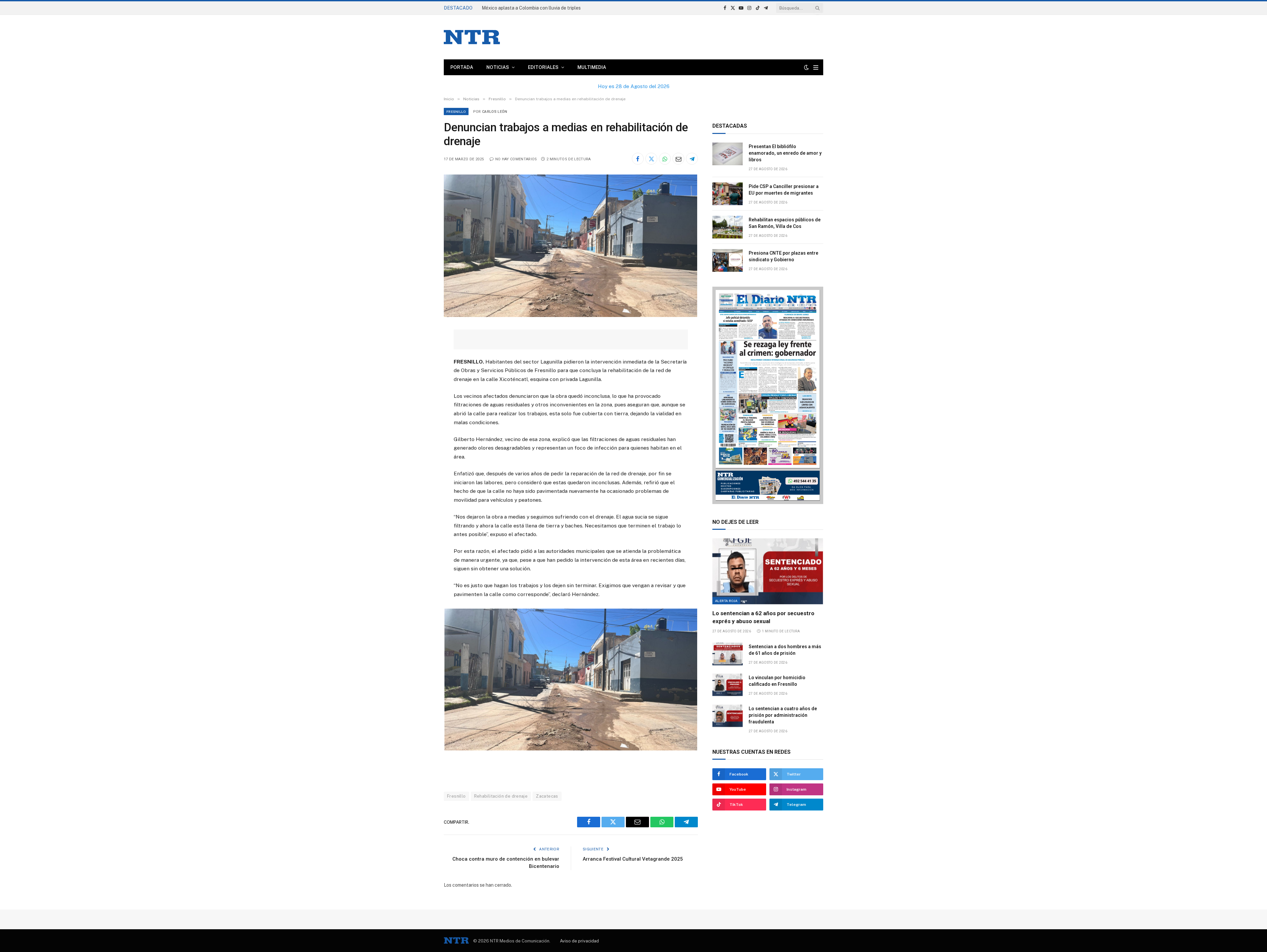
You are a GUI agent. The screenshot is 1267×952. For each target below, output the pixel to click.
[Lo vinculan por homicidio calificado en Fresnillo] (727, 685)
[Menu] (815, 67)
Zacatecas (547, 796)
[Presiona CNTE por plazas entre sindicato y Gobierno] (727, 260)
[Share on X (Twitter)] (651, 159)
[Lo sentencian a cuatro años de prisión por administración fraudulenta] (727, 716)
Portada (461, 67)
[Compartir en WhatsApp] (665, 159)
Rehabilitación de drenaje (501, 796)
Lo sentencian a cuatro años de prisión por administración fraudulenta (783, 715)
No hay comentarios (516, 159)
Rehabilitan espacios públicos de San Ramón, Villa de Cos (785, 223)
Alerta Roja (726, 601)
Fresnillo (456, 111)
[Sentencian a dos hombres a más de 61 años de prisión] (727, 654)
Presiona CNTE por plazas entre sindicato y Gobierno (783, 256)
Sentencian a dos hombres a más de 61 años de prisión (785, 650)
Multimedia (591, 67)
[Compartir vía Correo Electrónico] (678, 159)
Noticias (497, 67)
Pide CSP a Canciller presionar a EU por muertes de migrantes (784, 190)
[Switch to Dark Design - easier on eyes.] (806, 67)
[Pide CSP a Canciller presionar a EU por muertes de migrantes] (727, 193)
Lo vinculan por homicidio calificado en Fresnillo (777, 681)
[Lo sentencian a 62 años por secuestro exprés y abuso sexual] (767, 571)
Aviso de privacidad (579, 940)
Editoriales (543, 67)
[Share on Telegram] (692, 159)
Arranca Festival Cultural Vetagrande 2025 (633, 859)
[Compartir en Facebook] (638, 159)
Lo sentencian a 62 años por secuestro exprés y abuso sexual (763, 617)
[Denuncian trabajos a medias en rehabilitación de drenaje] (570, 315)
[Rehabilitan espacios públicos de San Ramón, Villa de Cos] (727, 227)
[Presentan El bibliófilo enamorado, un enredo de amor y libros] (727, 154)
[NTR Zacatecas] (472, 37)
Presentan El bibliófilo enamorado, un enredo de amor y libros (546, 8)
